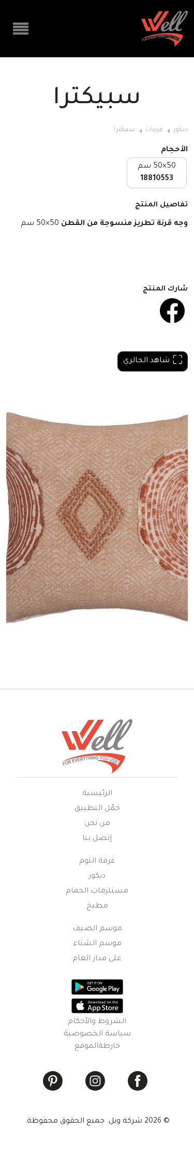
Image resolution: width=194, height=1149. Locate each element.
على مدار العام (97, 959)
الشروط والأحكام (97, 1022)
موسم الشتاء (97, 944)
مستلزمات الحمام (97, 891)
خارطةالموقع (97, 1047)
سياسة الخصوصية (97, 1034)
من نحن (97, 824)
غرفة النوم (97, 861)
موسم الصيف (97, 929)
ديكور (180, 130)
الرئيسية (97, 794)
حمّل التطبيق (97, 809)
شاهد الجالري (146, 361)
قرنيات (154, 130)
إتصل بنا (97, 839)
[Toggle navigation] (20, 29)
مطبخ (97, 906)
